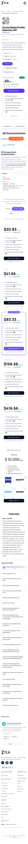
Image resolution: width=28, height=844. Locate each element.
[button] (14, 573)
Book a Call (13, 500)
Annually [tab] (18, 209)
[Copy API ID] (8, 39)
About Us (3, 803)
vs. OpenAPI (4, 796)
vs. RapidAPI (4, 785)
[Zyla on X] (2, 762)
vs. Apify (3, 791)
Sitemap (19, 791)
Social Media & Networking (18, 11)
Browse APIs (20, 775)
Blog (2, 817)
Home (3, 11)
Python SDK (20, 789)
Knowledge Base (5, 806)
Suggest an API (21, 781)
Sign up (19, 786)
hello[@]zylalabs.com (11, 824)
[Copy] (14, 186)
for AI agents (10, 59)
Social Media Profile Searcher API (10, 13)
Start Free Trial (13, 91)
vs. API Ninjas (4, 788)
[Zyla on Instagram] (11, 762)
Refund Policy (4, 814)
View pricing (7, 64)
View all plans (13, 116)
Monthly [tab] (8, 209)
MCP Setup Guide (21, 778)
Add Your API (4, 775)
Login (18, 783)
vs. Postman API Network (7, 793)
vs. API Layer (4, 783)
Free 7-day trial (13, 258)
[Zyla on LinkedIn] (7, 762)
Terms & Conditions (6, 809)
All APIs (8, 11)
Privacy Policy (4, 811)
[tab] (19, 126)
